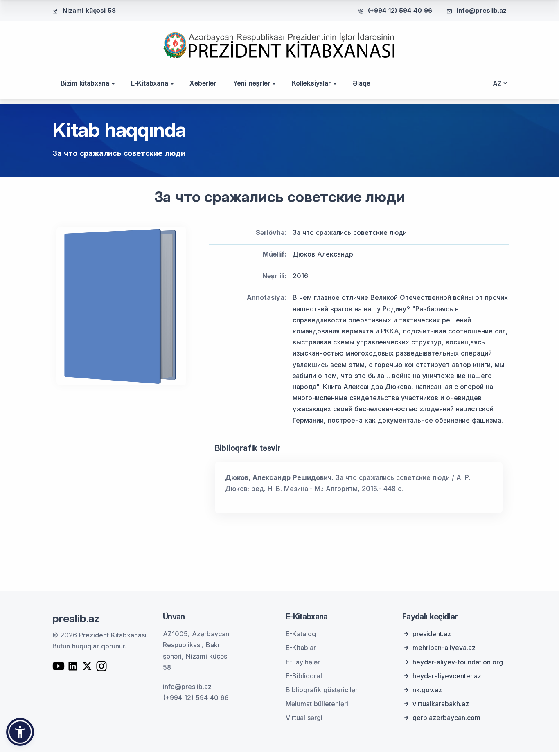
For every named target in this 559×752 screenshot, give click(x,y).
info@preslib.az (482, 10)
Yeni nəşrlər (251, 83)
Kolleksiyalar (311, 83)
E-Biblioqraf (304, 676)
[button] (20, 732)
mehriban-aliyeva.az (444, 648)
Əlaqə (361, 83)
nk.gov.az (427, 690)
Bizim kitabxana (85, 83)
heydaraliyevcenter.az (446, 676)
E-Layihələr (303, 662)
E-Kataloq (301, 634)
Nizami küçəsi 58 (89, 10)
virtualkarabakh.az (440, 704)
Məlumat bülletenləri (317, 704)
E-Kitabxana (149, 83)
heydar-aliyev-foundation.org (457, 662)
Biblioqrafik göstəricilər (322, 690)
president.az (431, 634)
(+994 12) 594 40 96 (400, 10)
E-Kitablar (301, 648)
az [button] (497, 83)
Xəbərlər (202, 83)
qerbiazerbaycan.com (446, 718)
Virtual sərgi (304, 718)
